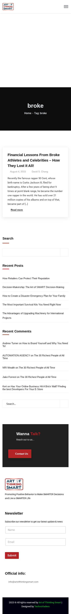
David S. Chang (40, 171)
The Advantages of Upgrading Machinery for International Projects (33, 315)
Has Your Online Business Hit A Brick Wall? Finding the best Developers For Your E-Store (34, 388)
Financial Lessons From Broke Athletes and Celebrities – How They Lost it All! (34, 160)
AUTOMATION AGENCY (16, 355)
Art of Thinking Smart (50, 602)
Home (27, 113)
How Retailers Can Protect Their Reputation (26, 278)
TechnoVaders (42, 606)
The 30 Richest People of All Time (37, 367)
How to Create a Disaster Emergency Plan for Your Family (33, 295)
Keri (4, 386)
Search (7, 238)
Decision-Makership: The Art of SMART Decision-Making (33, 287)
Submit (11, 555)
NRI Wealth (8, 367)
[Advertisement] (35, 50)
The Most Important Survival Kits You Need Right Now (31, 304)
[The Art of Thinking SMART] (8, 6)
